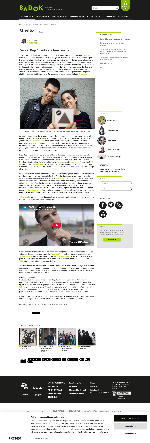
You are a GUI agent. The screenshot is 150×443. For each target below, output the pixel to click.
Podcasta (123, 16)
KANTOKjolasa (125, 7)
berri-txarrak (115, 169)
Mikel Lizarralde (113, 150)
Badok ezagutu (75, 383)
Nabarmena (104, 171)
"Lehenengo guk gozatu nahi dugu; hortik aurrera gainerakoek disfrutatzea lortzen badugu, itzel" (113, 51)
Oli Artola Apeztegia (114, 157)
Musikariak (42, 16)
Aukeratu (129, 426)
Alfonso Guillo (112, 120)
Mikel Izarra (111, 140)
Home (21, 24)
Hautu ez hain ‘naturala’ (26, 347)
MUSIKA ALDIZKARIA (56, 383)
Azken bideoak (77, 16)
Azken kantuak (59, 16)
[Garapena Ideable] (38, 387)
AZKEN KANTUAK (55, 390)
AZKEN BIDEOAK (54, 393)
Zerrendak (110, 16)
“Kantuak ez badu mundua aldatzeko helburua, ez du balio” (47, 349)
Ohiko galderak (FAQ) (77, 390)
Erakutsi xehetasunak (40, 438)
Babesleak (73, 386)
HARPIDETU (112, 239)
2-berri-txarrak (105, 169)
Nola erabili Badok (76, 393)
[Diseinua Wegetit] (24, 386)
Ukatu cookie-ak (130, 434)
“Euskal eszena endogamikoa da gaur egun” (66, 348)
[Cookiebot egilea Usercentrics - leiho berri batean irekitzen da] (15, 438)
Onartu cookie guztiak (130, 418)
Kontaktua (94, 386)
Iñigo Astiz (33, 43)
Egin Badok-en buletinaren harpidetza (99, 391)
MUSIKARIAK (53, 386)
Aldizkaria (26, 16)
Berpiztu (103, 67)
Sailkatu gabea (114, 171)
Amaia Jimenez (112, 130)
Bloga (122, 169)
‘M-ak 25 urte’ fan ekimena (85, 347)
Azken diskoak (94, 16)
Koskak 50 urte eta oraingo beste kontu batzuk (115, 39)
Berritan (28, 24)
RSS (41, 31)
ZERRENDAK (52, 397)
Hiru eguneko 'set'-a (106, 63)
